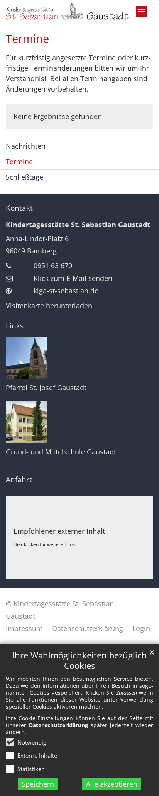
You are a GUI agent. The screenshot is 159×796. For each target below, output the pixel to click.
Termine (27, 39)
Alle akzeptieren (111, 784)
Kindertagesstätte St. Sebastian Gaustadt (78, 224)
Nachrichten (26, 146)
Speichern (38, 784)
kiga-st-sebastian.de (66, 290)
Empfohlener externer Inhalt (59, 531)
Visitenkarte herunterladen (49, 305)
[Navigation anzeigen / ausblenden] (141, 11)
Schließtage (24, 177)
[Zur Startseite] (79, 11)
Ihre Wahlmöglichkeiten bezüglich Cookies (79, 660)
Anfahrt (19, 479)
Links (15, 325)
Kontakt (19, 208)
